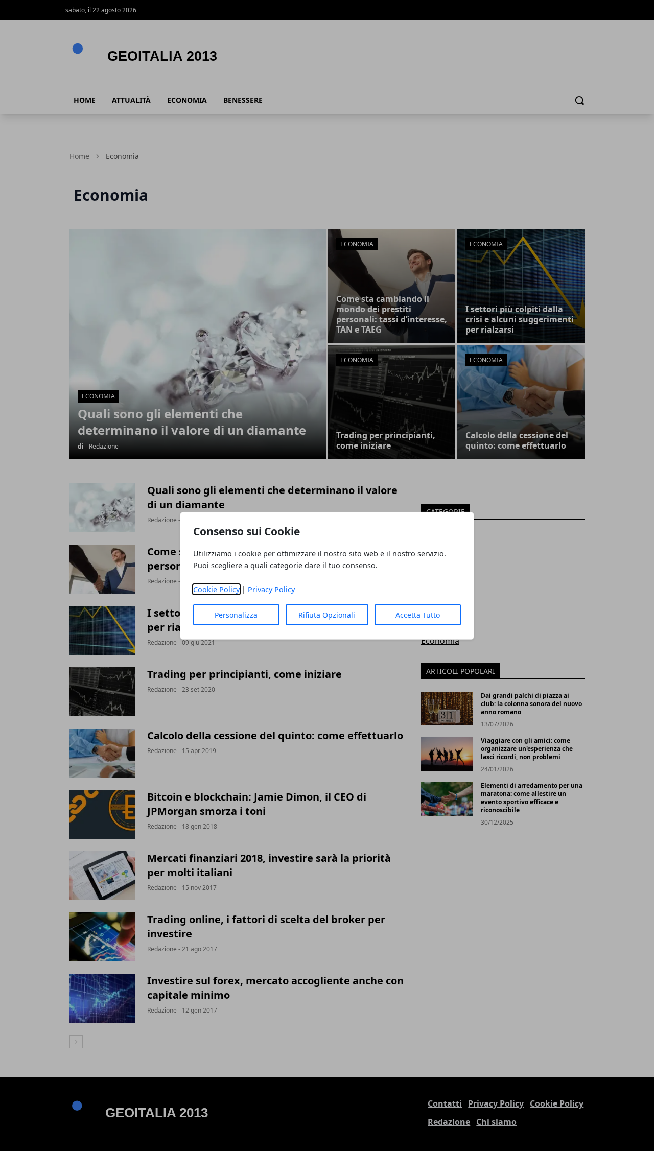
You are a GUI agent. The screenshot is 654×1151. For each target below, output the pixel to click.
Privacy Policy (271, 589)
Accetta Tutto (417, 615)
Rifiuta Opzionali (326, 615)
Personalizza (236, 615)
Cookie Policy (216, 589)
